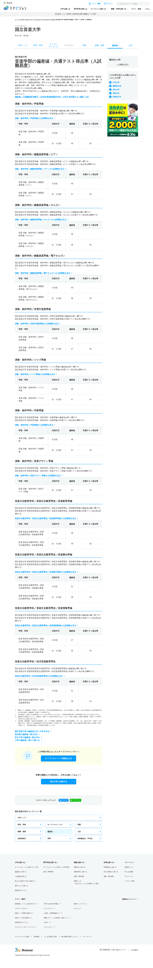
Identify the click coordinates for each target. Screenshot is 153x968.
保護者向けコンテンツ (129, 899)
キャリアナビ (48, 908)
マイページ (129, 862)
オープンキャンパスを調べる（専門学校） (57, 867)
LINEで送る (76, 800)
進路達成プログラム (21, 922)
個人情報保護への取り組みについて (113, 950)
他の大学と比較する (58, 781)
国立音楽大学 (38, 19)
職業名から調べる (79, 867)
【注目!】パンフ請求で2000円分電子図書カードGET (75, 14)
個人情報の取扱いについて (69, 936)
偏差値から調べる (20, 872)
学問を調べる (109, 862)
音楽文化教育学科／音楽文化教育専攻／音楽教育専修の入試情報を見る (45, 518)
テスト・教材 (136, 9)
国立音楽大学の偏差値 (49, 19)
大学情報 (21, 19)
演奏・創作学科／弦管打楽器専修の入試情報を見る (37, 324)
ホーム (17, 19)
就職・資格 (22, 831)
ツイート (65, 800)
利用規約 (36, 936)
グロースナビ (48, 927)
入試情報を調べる (20, 876)
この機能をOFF (123, 64)
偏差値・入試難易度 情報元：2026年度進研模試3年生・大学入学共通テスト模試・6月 (52, 97)
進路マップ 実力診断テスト (24, 918)
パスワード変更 (130, 881)
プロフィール (129, 876)
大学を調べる (65, 9)
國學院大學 (117, 86)
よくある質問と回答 (50, 936)
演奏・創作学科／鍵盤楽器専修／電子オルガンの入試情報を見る (42, 273)
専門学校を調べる (80, 9)
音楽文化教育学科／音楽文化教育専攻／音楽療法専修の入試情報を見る (45, 572)
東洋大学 (116, 89)
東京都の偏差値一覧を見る (26, 734)
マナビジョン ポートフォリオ (24, 927)
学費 (79, 825)
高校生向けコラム (20, 890)
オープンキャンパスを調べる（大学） (27, 867)
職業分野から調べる (80, 872)
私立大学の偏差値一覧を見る (27, 737)
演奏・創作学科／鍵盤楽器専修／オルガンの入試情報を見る (41, 220)
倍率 (49, 838)
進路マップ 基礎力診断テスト (24, 913)
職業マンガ (87, 882)
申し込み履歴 (129, 872)
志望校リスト (129, 867)
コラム (147, 9)
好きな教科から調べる (111, 872)
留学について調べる (21, 886)
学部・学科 (22, 825)
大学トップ (22, 818)
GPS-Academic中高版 (51, 904)
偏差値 (49, 831)
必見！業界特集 (48, 872)
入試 (79, 831)
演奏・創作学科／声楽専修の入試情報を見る (34, 118)
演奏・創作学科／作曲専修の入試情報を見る (34, 425)
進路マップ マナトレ (80, 904)
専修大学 (116, 93)
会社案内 (134, 950)
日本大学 (116, 82)
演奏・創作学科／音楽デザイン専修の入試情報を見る (38, 476)
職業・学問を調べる (118, 9)
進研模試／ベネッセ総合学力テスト (26, 904)
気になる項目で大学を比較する (25, 881)
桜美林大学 (117, 97)
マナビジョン (15, 8)
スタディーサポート (21, 908)
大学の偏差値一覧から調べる (27, 740)
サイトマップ (87, 936)
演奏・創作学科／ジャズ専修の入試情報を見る (35, 374)
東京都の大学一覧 (29, 19)
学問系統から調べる (110, 867)
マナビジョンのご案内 (22, 936)
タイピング (77, 908)
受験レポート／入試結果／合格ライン (56, 918)
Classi (46, 922)
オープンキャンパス (55, 825)
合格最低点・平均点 (84, 838)
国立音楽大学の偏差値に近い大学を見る (32, 731)
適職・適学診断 (79, 876)
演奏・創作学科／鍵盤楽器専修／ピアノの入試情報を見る (40, 169)
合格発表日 (22, 838)
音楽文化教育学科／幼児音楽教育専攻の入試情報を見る (39, 676)
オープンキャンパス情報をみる (58, 758)
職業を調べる (79, 862)
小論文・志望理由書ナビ (52, 913)
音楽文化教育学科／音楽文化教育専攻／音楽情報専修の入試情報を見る (45, 625)
